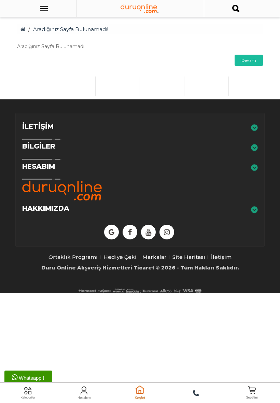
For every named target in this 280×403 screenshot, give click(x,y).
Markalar (154, 257)
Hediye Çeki (120, 257)
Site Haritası (188, 257)
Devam (248, 60)
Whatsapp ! (30, 378)
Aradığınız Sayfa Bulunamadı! (70, 29)
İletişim (221, 257)
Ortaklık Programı (73, 257)
